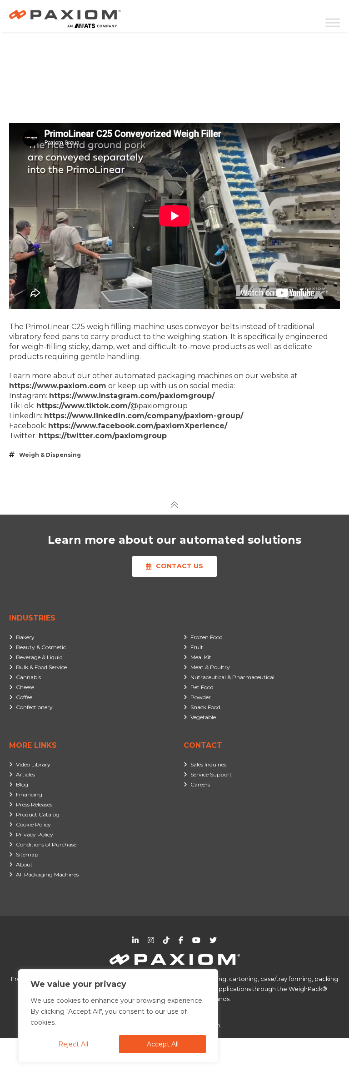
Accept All (163, 1044)
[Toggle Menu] (332, 22)
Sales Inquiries (208, 764)
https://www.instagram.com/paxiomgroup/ (131, 395)
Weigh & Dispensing (50, 454)
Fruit (196, 647)
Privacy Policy (34, 834)
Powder (200, 697)
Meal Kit (200, 657)
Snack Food (205, 707)
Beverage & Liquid (39, 657)
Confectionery (34, 707)
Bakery (25, 637)
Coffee (24, 697)
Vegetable (203, 717)
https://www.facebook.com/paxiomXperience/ (137, 425)
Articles (25, 774)
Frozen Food (206, 637)
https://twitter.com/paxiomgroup (103, 435)
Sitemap (27, 854)
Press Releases (34, 804)
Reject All (73, 1044)
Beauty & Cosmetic (41, 647)
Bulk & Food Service (41, 667)
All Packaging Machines (47, 874)
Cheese (25, 687)
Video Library (33, 764)
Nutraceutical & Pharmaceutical (232, 677)
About (24, 864)
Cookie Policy (33, 824)
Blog (22, 784)
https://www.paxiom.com (57, 385)
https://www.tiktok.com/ (83, 405)
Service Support (211, 774)
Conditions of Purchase (46, 844)
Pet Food (202, 687)
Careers (200, 784)
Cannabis (28, 677)
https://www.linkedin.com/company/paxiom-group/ (143, 415)
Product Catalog (38, 814)
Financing (29, 794)
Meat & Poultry (210, 667)
